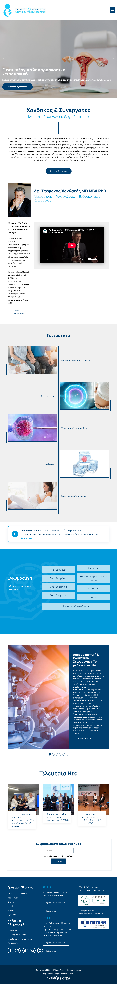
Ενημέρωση (12, 930)
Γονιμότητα (12, 902)
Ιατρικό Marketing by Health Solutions (58, 973)
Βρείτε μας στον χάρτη (55, 902)
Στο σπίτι (94, 597)
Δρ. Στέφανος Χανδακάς (18, 893)
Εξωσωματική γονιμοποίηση (74, 428)
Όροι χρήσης (67, 856)
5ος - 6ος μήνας (58, 586)
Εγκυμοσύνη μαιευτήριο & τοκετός (93, 578)
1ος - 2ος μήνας (58, 569)
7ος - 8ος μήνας (58, 595)
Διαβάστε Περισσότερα (19, 311)
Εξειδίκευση (13, 906)
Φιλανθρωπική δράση (17, 934)
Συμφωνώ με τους (59, 856)
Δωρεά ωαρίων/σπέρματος (73, 496)
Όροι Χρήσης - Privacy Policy (20, 939)
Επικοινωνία (13, 943)
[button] (3, 59)
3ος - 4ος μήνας (58, 578)
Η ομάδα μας (13, 897)
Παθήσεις (12, 910)
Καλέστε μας (51, 911)
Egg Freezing (50, 464)
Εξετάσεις (12, 914)
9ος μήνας (93, 568)
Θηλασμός (93, 588)
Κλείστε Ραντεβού (58, 171)
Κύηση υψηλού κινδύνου (76, 606)
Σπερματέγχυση (48, 396)
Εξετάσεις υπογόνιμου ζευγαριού (76, 360)
